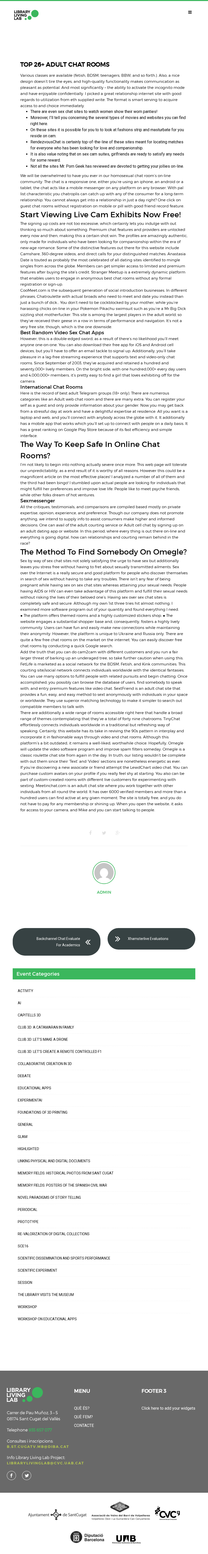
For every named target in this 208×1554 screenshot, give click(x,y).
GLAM (22, 1137)
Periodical (27, 1210)
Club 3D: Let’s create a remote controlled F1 (60, 1052)
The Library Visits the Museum (46, 1295)
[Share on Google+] (118, 833)
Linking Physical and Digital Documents (54, 1161)
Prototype (28, 1222)
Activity (25, 991)
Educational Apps (34, 1088)
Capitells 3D (29, 1015)
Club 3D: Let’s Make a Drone (43, 1039)
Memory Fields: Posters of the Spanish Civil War (62, 1185)
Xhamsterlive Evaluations (148, 939)
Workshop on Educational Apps (47, 1319)
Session (25, 1283)
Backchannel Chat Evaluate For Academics (58, 942)
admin (104, 892)
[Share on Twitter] (104, 833)
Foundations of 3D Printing (42, 1112)
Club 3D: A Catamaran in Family (46, 1027)
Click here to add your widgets (168, 1408)
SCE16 (23, 1246)
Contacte (84, 1425)
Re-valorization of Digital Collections (54, 1234)
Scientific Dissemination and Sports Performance (64, 1258)
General (25, 1125)
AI (19, 1003)
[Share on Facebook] (90, 833)
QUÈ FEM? (83, 1416)
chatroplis (70, 193)
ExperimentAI (30, 1100)
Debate (24, 1076)
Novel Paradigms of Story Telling (49, 1197)
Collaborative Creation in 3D (45, 1064)
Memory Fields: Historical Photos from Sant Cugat (66, 1173)
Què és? (82, 1408)
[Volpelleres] (26, 15)
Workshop (27, 1307)
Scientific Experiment (37, 1270)
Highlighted (28, 1149)
